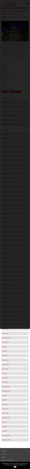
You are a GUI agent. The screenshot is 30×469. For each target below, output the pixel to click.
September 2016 (6, 439)
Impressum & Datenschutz (7, 460)
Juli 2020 (4, 346)
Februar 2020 (5, 360)
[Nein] (28, 465)
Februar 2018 (5, 408)
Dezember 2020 (6, 337)
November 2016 (6, 435)
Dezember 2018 (6, 386)
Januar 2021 (5, 333)
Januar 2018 (5, 413)
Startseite (3, 451)
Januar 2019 (5, 382)
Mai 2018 (4, 400)
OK (15, 466)
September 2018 (6, 391)
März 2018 (4, 404)
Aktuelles (3, 454)
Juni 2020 (4, 351)
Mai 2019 (4, 373)
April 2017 (4, 431)
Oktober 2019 (5, 364)
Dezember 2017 (6, 417)
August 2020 (5, 342)
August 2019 (5, 368)
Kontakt (3, 457)
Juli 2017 (4, 422)
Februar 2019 (5, 377)
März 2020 (4, 355)
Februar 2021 (5, 329)
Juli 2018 (4, 395)
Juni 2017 (4, 426)
